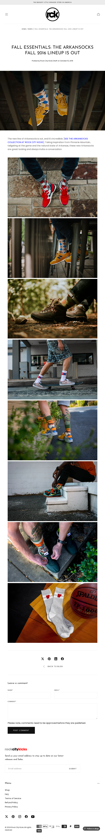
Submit (73, 768)
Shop (7, 790)
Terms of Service (13, 798)
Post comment (21, 730)
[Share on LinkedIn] (56, 659)
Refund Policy (11, 802)
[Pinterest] (13, 817)
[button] (6, 14)
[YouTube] (33, 817)
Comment (12, 701)
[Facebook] (26, 817)
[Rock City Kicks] (16, 749)
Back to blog (55, 666)
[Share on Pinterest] (49, 659)
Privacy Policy (11, 806)
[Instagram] (20, 817)
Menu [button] (8, 783)
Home (24, 29)
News (30, 29)
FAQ (7, 794)
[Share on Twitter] (43, 659)
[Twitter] (7, 817)
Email (57, 690)
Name (10, 690)
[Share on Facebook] (62, 659)
